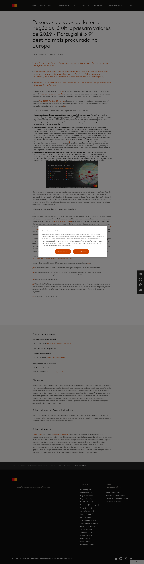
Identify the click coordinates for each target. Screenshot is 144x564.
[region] (72, 241)
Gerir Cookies (62, 252)
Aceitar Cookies (81, 252)
